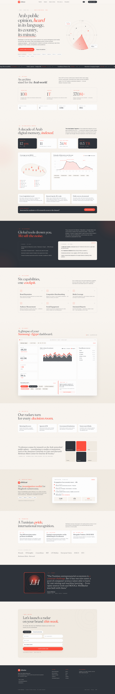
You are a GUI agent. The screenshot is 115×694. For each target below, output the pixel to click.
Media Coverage (55, 674)
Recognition (67, 1)
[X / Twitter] (83, 676)
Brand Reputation (55, 671)
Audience (54, 676)
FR (85, 1)
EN (83, 1)
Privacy (92, 689)
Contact (67, 678)
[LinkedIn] (80, 676)
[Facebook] (86, 676)
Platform (40, 1)
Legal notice (87, 689)
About (66, 671)
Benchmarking (54, 673)
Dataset (45, 1)
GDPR (96, 689)
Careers (66, 676)
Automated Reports (55, 678)
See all (54, 383)
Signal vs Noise (52, 1)
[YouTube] (89, 676)
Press (66, 673)
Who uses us (59, 1)
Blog (66, 674)
